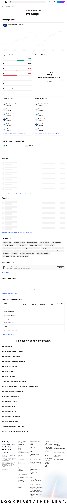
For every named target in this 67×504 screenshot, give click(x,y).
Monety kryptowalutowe (23, 452)
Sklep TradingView (34, 479)
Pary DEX (20, 455)
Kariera (31, 473)
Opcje (19, 478)
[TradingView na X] (3, 447)
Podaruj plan (32, 447)
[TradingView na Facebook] (6, 447)
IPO (19, 472)
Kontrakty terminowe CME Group (35, 460)
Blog (31, 470)
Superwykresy (21, 444)
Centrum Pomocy (33, 472)
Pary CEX (20, 453)
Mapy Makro (21, 480)
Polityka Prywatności (34, 488)
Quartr (7, 469)
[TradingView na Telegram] (6, 449)
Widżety (56, 444)
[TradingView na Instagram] (11, 447)
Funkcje (31, 443)
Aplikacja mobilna (22, 485)
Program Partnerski (58, 458)
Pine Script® (21, 481)
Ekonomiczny (21, 467)
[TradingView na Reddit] (11, 449)
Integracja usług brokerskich (57, 456)
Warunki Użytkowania (34, 485)
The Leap (32, 455)
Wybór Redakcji (48, 458)
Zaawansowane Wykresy (59, 448)
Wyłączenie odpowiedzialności (36, 487)
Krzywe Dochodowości (23, 477)
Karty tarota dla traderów (35, 480)
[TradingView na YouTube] (8, 447)
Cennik (31, 444)
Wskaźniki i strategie (47, 463)
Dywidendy (20, 470)
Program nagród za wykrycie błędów (36, 495)
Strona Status (33, 497)
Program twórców (48, 448)
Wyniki (19, 469)
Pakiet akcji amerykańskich (36, 463)
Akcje (19, 448)
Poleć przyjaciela (48, 447)
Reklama (56, 453)
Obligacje (20, 451)
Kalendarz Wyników (41, 55)
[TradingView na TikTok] (8, 449)
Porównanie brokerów (34, 454)
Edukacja (47, 456)
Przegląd (32, 451)
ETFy (19, 449)
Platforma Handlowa (58, 449)
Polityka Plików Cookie (35, 490)
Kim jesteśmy (33, 467)
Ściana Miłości (48, 445)
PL (51, 2)
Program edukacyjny (58, 459)
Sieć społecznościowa (48, 444)
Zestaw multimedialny (34, 475)
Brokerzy (32, 452)
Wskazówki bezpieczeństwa (36, 493)
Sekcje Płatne (48, 467)
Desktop (20, 487)
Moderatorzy (47, 451)
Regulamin (47, 450)
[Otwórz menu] (2, 2)
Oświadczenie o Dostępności (36, 491)
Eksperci (47, 465)
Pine (19, 456)
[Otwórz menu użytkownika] (54, 2)
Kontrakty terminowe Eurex (35, 462)
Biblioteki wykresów (58, 445)
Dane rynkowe (33, 446)
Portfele (20, 476)
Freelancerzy (47, 466)
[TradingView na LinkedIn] (3, 449)
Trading (46, 455)
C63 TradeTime (33, 481)
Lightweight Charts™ (58, 447)
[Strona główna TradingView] (6, 2)
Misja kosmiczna (33, 469)
